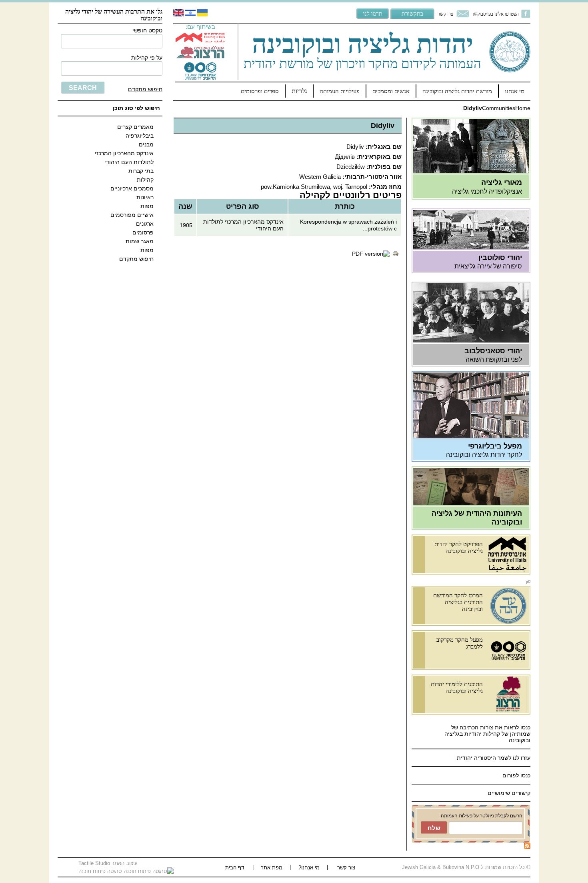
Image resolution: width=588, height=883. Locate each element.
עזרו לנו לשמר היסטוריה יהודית (492, 758)
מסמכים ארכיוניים (132, 188)
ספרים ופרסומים (260, 91)
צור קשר (445, 14)
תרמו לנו (372, 13)
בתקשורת (412, 13)
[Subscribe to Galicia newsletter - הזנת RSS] (527, 847)
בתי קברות (141, 171)
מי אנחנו (514, 91)
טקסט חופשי (147, 30)
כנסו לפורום (516, 775)
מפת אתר (271, 868)
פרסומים (143, 232)
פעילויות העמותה (340, 91)
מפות (147, 206)
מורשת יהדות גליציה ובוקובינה (457, 91)
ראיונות (145, 197)
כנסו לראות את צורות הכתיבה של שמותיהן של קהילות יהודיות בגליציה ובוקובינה (487, 733)
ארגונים (145, 223)
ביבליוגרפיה (140, 135)
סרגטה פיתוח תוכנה (101, 871)
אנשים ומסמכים (391, 91)
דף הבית (234, 868)
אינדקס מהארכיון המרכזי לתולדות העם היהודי (124, 157)
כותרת (345, 206)
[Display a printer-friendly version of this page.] (395, 255)
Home (522, 108)
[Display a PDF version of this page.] (371, 253)
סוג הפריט (242, 206)
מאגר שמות (140, 241)
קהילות (145, 179)
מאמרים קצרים (135, 127)
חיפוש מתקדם (145, 89)
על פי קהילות (146, 57)
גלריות (299, 91)
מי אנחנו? (309, 868)
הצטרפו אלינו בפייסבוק (495, 14)
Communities (498, 108)
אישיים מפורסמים (132, 215)
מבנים (146, 144)
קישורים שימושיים (509, 793)
